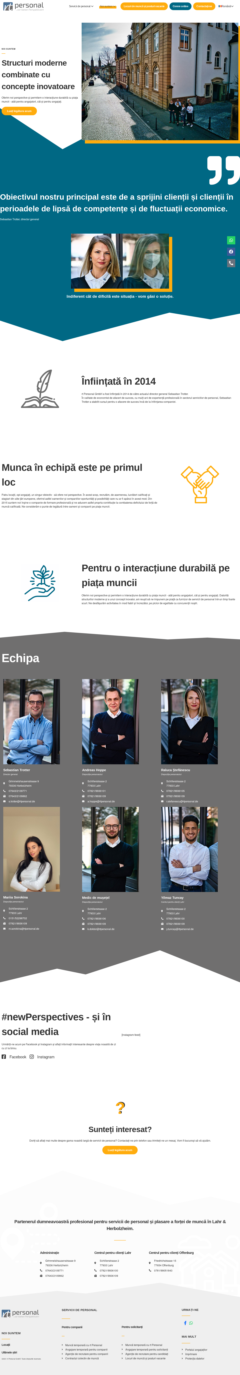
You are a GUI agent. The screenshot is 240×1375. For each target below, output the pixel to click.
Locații (6, 1344)
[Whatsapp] (231, 240)
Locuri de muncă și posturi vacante (144, 6)
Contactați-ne (204, 6)
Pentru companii (72, 1327)
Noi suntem (106, 6)
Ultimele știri (9, 1352)
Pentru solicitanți (132, 1327)
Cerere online (180, 6)
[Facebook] (231, 252)
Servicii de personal (80, 6)
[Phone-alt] (231, 263)
